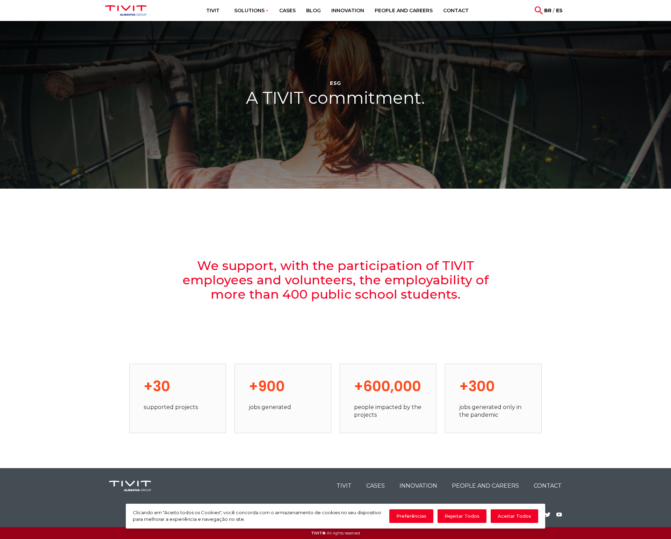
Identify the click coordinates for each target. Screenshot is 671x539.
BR (547, 10)
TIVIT (344, 485)
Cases (375, 485)
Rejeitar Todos (462, 516)
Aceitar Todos (514, 516)
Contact (548, 485)
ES (559, 10)
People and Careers (485, 485)
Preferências (411, 516)
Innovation (418, 485)
